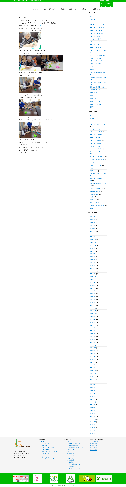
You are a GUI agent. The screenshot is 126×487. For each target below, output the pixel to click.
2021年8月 (92, 382)
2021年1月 (92, 399)
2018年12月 (93, 422)
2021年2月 (92, 396)
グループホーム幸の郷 (95, 39)
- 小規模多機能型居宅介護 (73, 445)
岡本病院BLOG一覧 (95, 90)
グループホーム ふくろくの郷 (97, 24)
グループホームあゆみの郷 (97, 27)
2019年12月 (93, 416)
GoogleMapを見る (107, 6)
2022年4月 (92, 362)
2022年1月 (92, 367)
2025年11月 (93, 242)
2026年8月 (92, 217)
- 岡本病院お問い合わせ (47, 458)
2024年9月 (92, 282)
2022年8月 (92, 353)
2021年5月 (92, 390)
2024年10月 (93, 279)
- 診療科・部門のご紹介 (47, 447)
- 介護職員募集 (45, 454)
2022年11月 (93, 345)
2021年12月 (93, 370)
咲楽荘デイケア (94, 69)
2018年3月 (92, 427)
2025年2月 (92, 268)
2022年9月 (92, 350)
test (91, 16)
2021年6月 (92, 387)
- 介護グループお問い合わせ (73, 468)
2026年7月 (92, 219)
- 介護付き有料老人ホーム (73, 464)
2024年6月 (92, 291)
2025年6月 (92, 256)
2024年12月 (93, 274)
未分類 (91, 95)
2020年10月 (93, 404)
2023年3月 (92, 333)
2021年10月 (93, 376)
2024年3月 (92, 299)
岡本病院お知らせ (94, 92)
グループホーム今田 (95, 36)
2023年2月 (92, 336)
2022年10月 (93, 348)
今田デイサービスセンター (97, 58)
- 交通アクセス (45, 456)
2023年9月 (92, 316)
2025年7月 (92, 254)
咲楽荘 (91, 66)
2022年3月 (92, 365)
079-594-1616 (106, 3)
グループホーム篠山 (95, 44)
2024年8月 (92, 285)
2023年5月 (92, 328)
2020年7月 (92, 410)
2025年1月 (92, 271)
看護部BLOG (93, 98)
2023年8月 (92, 319)
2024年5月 (92, 293)
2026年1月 (92, 237)
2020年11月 (93, 402)
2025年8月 (92, 251)
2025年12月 (93, 239)
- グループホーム (71, 451)
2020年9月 (92, 407)
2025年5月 (92, 259)
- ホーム (68, 441)
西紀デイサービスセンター (97, 104)
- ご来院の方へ (45, 443)
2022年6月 (92, 359)
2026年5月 (92, 225)
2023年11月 (93, 311)
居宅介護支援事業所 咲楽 (97, 87)
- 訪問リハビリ (70, 456)
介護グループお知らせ (95, 63)
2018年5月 (92, 424)
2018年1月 (92, 433)
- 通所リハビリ (70, 458)
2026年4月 (92, 228)
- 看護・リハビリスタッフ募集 (49, 451)
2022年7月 (92, 356)
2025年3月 (92, 265)
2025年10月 (93, 245)
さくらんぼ (93, 19)
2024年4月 (92, 296)
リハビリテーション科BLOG (97, 55)
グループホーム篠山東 (95, 47)
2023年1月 (92, 339)
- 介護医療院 (69, 462)
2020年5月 (92, 413)
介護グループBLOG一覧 (96, 61)
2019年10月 (93, 419)
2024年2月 (92, 302)
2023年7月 (92, 322)
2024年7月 (92, 288)
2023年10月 (93, 313)
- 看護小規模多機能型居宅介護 (74, 447)
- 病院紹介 (44, 445)
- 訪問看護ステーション (47, 449)
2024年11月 (93, 276)
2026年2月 (92, 234)
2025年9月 (92, 248)
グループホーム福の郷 (95, 41)
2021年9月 (92, 379)
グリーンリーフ (94, 22)
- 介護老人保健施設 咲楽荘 (73, 443)
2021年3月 (92, 393)
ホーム (42, 441)
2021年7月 (92, 385)
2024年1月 (92, 305)
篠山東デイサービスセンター (97, 101)
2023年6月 (92, 325)
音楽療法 (92, 107)
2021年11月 (93, 373)
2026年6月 (92, 222)
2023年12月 (93, 308)
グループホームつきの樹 (96, 30)
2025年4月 (92, 262)
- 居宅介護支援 (70, 460)
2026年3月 (92, 231)
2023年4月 (92, 330)
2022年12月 (93, 342)
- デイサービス (70, 449)
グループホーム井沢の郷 (96, 33)
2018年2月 (92, 430)
